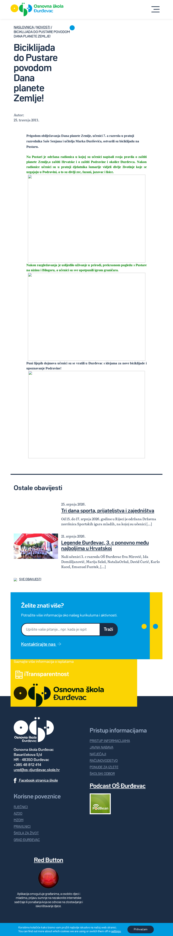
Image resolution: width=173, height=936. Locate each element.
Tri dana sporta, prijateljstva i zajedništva (107, 511)
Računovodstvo (104, 760)
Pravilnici (22, 826)
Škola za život (26, 833)
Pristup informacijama (110, 741)
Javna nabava (101, 747)
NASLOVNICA (24, 27)
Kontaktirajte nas (38, 644)
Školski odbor (102, 774)
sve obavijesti (30, 579)
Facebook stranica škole (38, 780)
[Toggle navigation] (155, 9)
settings (116, 931)
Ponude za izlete (104, 767)
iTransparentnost (46, 674)
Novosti (43, 27)
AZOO (18, 813)
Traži (108, 629)
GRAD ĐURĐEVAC (27, 840)
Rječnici (21, 807)
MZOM (18, 820)
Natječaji (98, 754)
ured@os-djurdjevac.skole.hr (37, 770)
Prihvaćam (140, 929)
